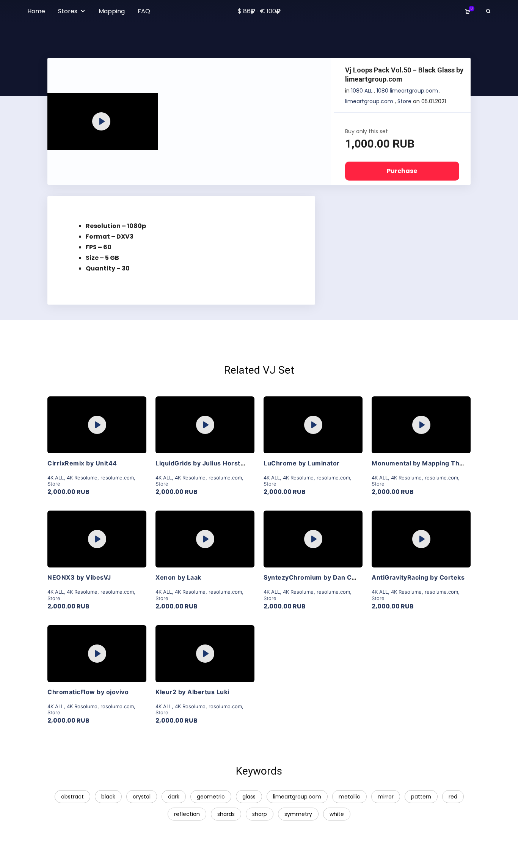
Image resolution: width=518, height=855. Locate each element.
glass (249, 796)
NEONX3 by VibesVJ (79, 577)
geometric (211, 796)
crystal (142, 796)
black (108, 796)
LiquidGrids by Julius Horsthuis (204, 463)
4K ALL (55, 478)
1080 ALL (361, 90)
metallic (349, 796)
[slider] (86, 140)
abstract (72, 796)
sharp (259, 814)
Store (404, 101)
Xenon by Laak (178, 577)
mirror (386, 796)
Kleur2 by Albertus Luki (192, 692)
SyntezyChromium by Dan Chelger (318, 577)
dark (173, 796)
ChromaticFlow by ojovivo (88, 692)
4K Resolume (82, 478)
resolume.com (117, 478)
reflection (187, 814)
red (453, 796)
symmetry (298, 814)
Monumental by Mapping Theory (423, 463)
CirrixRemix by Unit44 (82, 463)
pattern (421, 796)
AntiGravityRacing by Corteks (418, 577)
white (337, 814)
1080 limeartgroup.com (407, 90)
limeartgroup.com (369, 101)
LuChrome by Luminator (302, 463)
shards (226, 814)
